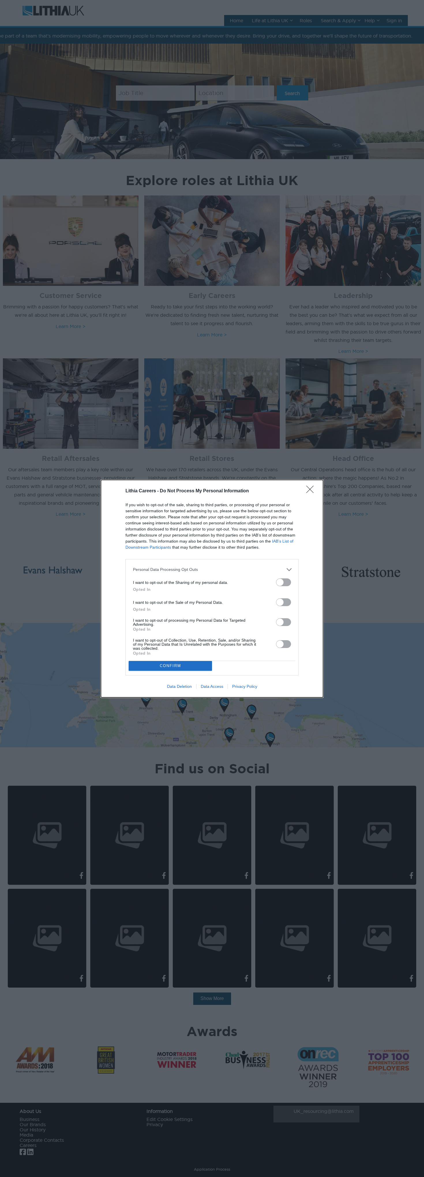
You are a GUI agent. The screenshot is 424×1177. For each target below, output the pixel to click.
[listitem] (212, 570)
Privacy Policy (244, 686)
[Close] (311, 491)
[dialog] (212, 588)
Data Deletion (179, 686)
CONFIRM (170, 666)
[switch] (283, 582)
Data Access (212, 686)
